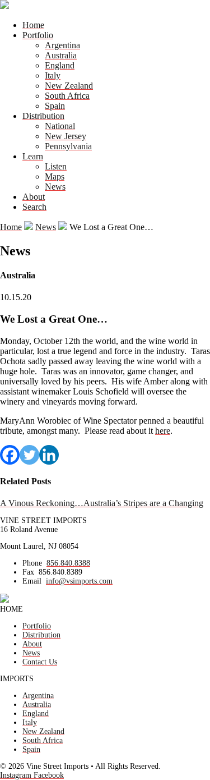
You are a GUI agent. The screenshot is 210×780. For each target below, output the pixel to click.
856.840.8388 (68, 563)
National (60, 126)
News (55, 186)
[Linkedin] (49, 455)
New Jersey (65, 136)
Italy (52, 75)
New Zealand (69, 85)
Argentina (62, 45)
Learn (32, 156)
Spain (55, 106)
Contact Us (39, 662)
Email (31, 581)
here (162, 430)
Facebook (49, 775)
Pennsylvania (68, 146)
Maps (54, 176)
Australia (61, 55)
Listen (56, 166)
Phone (32, 563)
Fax (28, 572)
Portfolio (37, 35)
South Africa (67, 95)
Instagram (17, 775)
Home (33, 25)
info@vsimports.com (79, 581)
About (33, 196)
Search (34, 207)
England (59, 65)
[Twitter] (29, 455)
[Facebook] (10, 455)
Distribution (43, 116)
